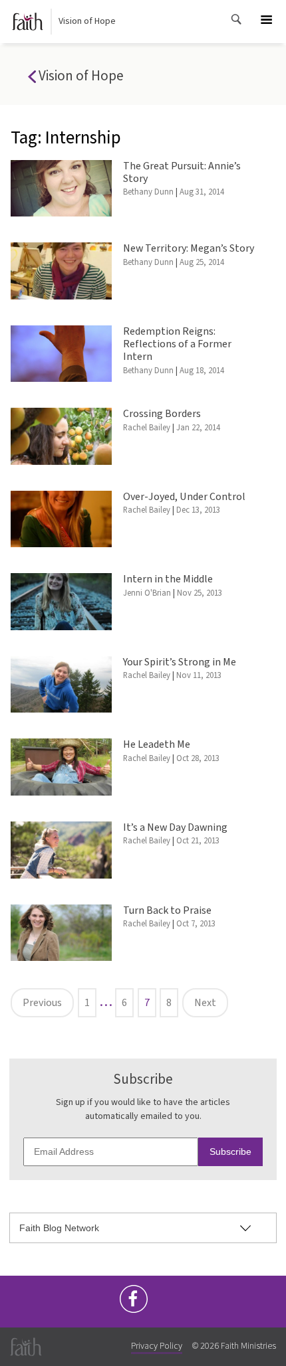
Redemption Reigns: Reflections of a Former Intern (177, 344)
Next (205, 1002)
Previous (42, 1002)
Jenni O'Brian (147, 593)
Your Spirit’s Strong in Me (179, 662)
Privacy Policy (156, 1346)
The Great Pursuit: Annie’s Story (182, 172)
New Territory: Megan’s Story (188, 248)
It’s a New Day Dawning (175, 827)
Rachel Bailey (146, 428)
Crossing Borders (162, 413)
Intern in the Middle (168, 579)
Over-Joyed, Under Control (184, 496)
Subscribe (230, 1151)
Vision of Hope (87, 21)
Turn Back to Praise (167, 910)
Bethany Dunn (148, 192)
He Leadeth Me (156, 744)
